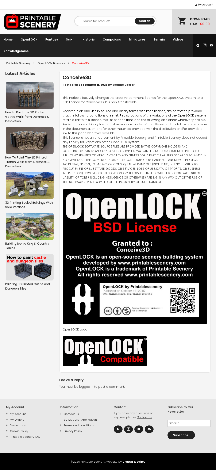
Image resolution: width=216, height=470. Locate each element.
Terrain (159, 39)
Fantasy (51, 39)
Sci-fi (70, 39)
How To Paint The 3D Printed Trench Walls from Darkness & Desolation (27, 161)
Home (8, 39)
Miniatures (137, 39)
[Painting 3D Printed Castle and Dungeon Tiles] (30, 267)
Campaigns (112, 39)
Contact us (144, 417)
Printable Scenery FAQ (25, 437)
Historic (88, 39)
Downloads (18, 425)
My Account (205, 4)
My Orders (17, 420)
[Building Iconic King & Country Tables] (30, 226)
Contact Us (71, 414)
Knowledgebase (16, 51)
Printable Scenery (18, 63)
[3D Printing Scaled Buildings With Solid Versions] (30, 185)
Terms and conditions (79, 425)
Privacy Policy (73, 431)
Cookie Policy (19, 431)
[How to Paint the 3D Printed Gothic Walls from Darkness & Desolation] (30, 95)
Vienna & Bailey (134, 462)
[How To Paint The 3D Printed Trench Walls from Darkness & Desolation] (30, 140)
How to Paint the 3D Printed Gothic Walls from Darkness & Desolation (27, 116)
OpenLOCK (29, 39)
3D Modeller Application (80, 420)
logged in (86, 387)
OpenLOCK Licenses (51, 63)
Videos (178, 39)
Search (144, 21)
